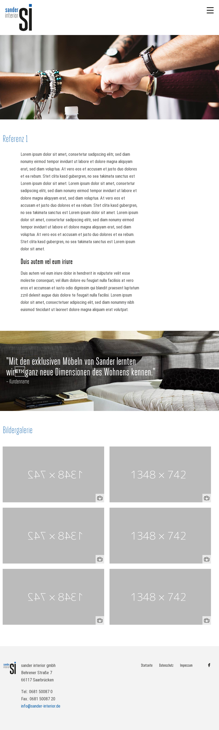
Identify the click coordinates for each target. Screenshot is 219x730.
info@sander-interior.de (40, 706)
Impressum (186, 665)
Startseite (146, 665)
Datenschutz (166, 665)
